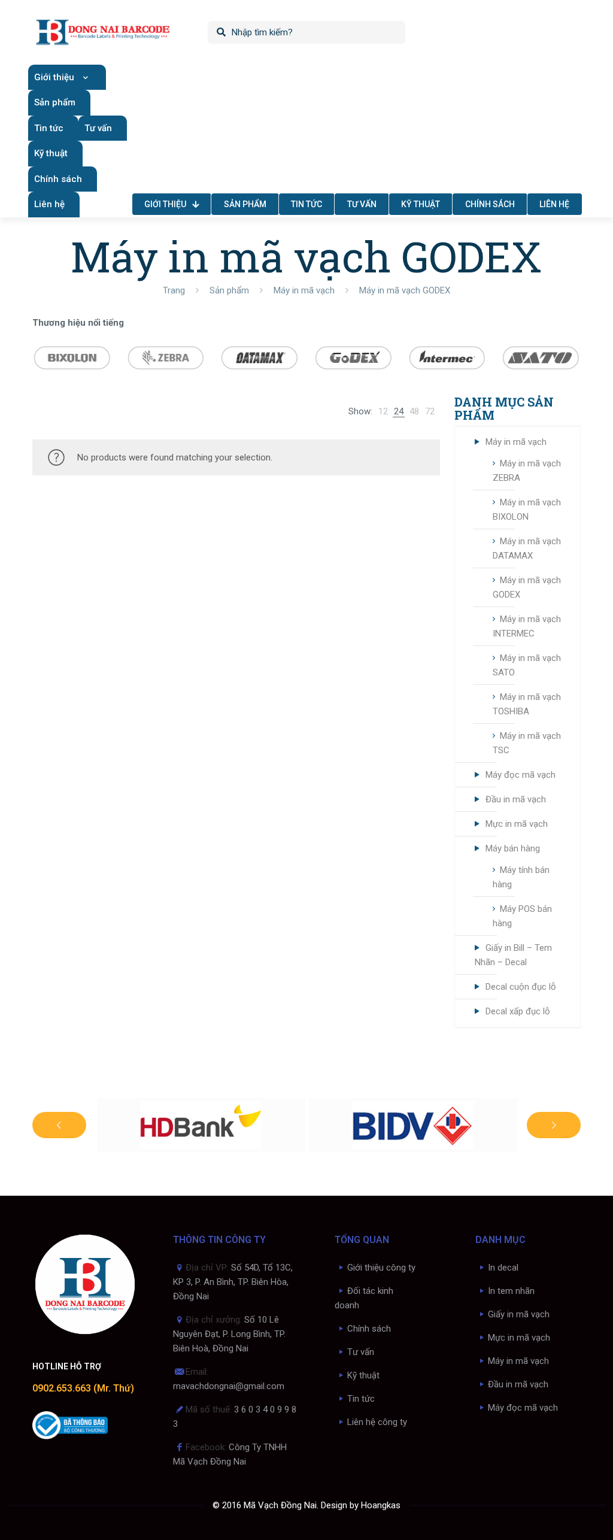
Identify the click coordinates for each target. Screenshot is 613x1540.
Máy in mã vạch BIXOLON (527, 509)
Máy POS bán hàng (522, 916)
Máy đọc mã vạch (520, 774)
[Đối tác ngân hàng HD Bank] (201, 1125)
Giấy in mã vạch (519, 1314)
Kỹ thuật (363, 1375)
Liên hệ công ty (377, 1422)
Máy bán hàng (512, 848)
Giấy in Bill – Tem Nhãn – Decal (513, 955)
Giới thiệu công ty (381, 1267)
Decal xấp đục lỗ (517, 1011)
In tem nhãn (511, 1291)
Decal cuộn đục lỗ (520, 986)
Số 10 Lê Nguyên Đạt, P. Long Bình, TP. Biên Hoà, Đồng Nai (229, 1334)
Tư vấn (360, 1352)
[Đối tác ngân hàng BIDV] (413, 1125)
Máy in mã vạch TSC (527, 743)
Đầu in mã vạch (515, 799)
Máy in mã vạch (304, 290)
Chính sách (369, 1328)
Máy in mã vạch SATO (527, 665)
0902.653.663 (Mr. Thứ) (83, 1388)
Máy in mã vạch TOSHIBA (527, 704)
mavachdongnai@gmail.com (228, 1386)
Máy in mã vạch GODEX (527, 587)
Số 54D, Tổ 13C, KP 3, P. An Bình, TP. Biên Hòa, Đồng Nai (233, 1282)
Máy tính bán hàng (521, 877)
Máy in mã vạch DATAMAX (527, 548)
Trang (174, 290)
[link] (383, 411)
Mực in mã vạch (516, 823)
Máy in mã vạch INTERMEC (527, 626)
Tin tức (361, 1398)
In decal (503, 1267)
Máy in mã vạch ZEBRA (527, 470)
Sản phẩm (229, 290)
